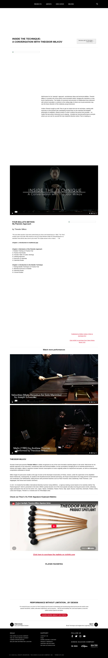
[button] (97, 4)
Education (60, 4)
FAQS (42, 637)
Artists (49, 4)
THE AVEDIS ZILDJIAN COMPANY (19, 636)
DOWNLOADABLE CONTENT (48, 639)
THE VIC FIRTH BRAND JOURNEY (19, 637)
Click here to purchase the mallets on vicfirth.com (54, 555)
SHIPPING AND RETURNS (48, 643)
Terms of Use (59, 654)
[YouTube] (84, 636)
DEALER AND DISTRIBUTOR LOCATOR (20, 641)
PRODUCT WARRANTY (47, 641)
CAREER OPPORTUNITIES (17, 639)
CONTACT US (44, 636)
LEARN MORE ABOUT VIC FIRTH (54, 615)
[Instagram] (80, 636)
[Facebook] (72, 636)
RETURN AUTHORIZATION (48, 645)
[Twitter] (76, 636)
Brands (71, 4)
